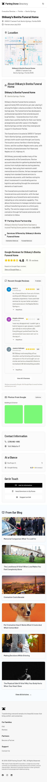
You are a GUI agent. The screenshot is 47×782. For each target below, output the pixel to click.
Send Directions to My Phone (25, 491)
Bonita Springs (31, 11)
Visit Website (13, 446)
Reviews (4, 730)
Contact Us (6, 751)
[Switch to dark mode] (43, 4)
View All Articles (23, 694)
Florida (20, 11)
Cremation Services (8, 11)
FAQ (3, 726)
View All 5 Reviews (23, 378)
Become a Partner (8, 740)
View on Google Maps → (13, 269)
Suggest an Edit (25, 497)
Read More (19, 309)
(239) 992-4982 (14, 441)
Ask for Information (25, 485)
